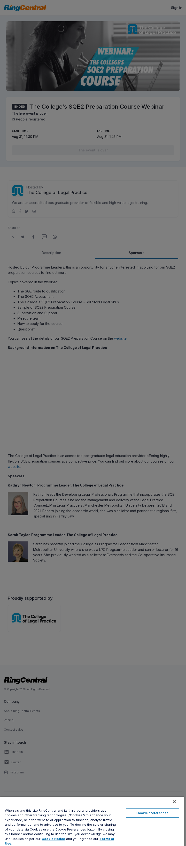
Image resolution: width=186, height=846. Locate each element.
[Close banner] (174, 801)
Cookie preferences (152, 813)
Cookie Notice (53, 839)
